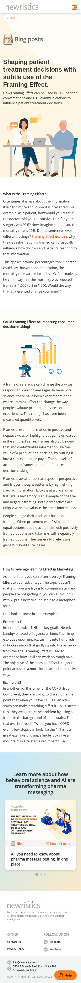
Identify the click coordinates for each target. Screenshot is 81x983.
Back (12, 18)
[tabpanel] (40, 834)
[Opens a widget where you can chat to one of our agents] (65, 975)
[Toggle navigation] (74, 7)
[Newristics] (22, 7)
